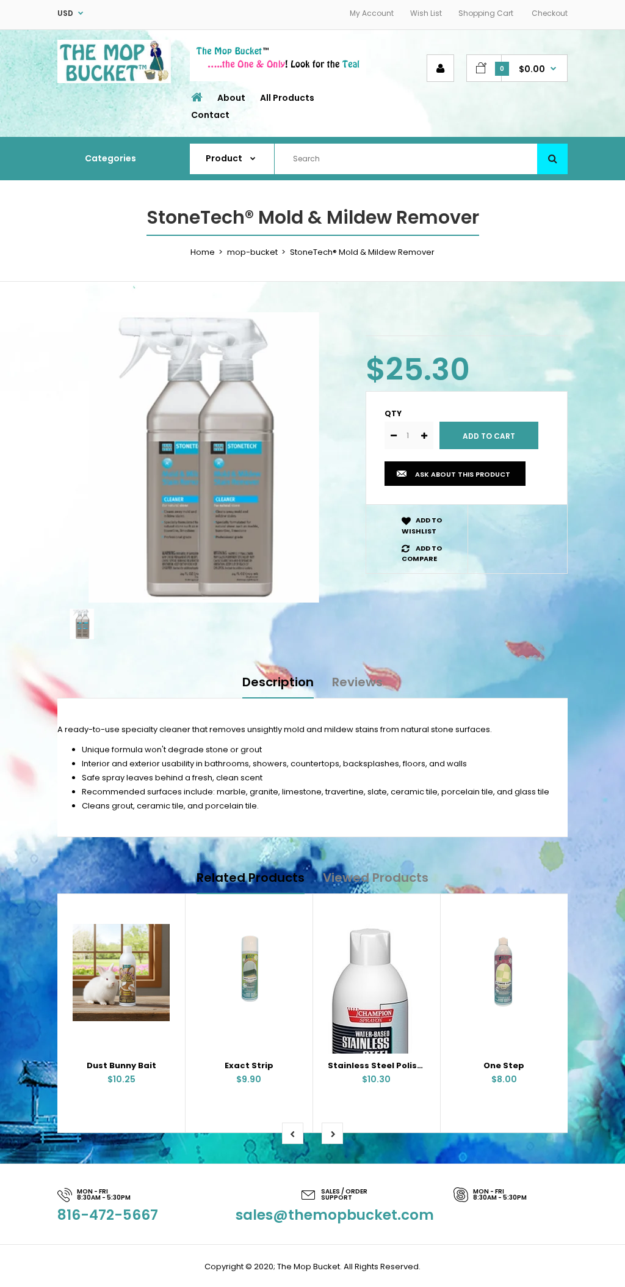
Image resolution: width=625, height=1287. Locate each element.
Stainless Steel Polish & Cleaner (398, 1065)
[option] (202, 457)
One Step (503, 1065)
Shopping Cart (485, 13)
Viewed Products (375, 877)
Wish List (426, 13)
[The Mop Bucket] (114, 80)
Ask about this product (462, 474)
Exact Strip (249, 1065)
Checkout (550, 13)
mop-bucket (252, 252)
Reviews (357, 682)
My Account (372, 13)
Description (278, 682)
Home (202, 252)
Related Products (251, 877)
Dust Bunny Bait (121, 1065)
